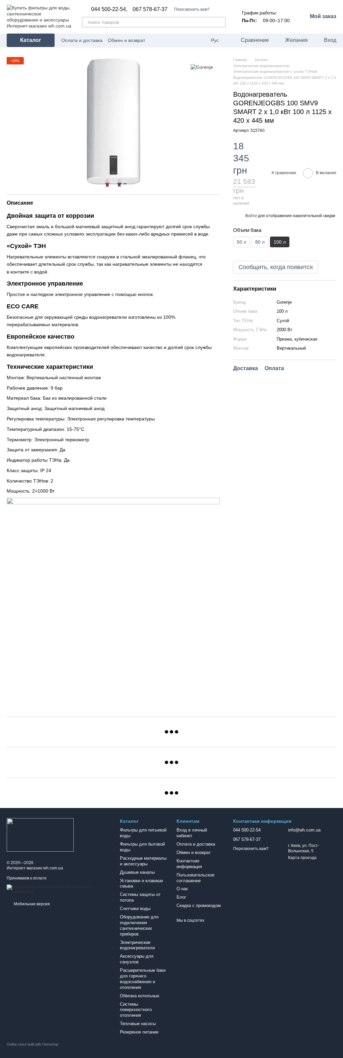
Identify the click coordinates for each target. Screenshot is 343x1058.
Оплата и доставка (81, 40)
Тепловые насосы (138, 1023)
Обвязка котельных (139, 995)
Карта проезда (302, 857)
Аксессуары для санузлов (136, 959)
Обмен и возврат (126, 40)
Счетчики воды (135, 908)
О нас (182, 888)
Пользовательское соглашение (195, 877)
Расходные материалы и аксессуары (143, 861)
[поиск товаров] (220, 22)
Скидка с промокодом (199, 905)
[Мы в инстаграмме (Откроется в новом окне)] (200, 40)
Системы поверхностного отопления (136, 1010)
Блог (181, 897)
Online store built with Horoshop (32, 1044)
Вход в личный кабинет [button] (192, 832)
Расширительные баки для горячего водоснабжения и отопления (142, 979)
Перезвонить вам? (192, 9)
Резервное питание (139, 1032)
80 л (260, 242)
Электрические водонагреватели (137, 945)
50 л (241, 242)
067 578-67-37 (150, 9)
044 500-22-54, (109, 9)
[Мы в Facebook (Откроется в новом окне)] (192, 40)
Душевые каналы (137, 872)
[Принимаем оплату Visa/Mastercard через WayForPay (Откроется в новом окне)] (58, 889)
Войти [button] (251, 215)
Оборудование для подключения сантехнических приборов (139, 925)
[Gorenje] (202, 67)
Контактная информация (189, 863)
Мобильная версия (31, 904)
